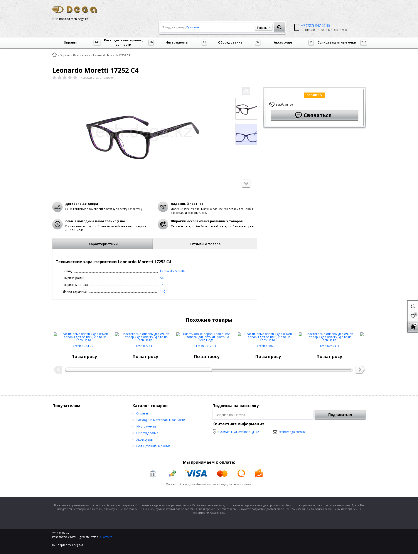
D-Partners (105, 537)
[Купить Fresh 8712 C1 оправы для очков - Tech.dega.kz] (206, 335)
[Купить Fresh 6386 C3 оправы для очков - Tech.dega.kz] (267, 335)
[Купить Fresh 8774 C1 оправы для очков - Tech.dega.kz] (144, 335)
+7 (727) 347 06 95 (315, 25)
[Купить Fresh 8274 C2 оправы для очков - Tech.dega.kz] (83, 335)
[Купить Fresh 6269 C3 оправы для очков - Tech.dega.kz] (328, 335)
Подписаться (340, 414)
